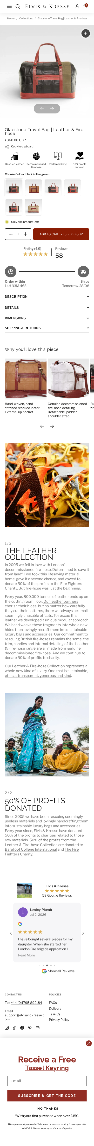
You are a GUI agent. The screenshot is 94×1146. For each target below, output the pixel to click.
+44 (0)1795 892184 (26, 1003)
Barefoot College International (31, 849)
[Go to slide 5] (43, 946)
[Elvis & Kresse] (47, 6)
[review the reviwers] (20, 924)
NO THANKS (48, 1108)
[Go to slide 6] (47, 946)
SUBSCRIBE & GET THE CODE (47, 1095)
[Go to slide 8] (54, 946)
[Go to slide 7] (51, 946)
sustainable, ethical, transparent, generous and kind (46, 673)
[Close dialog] (89, 1043)
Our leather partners (60, 601)
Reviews (61, 249)
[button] (17, 6)
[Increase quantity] (27, 234)
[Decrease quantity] (9, 234)
